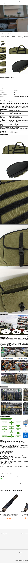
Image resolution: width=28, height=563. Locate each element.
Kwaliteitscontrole (21, 2)
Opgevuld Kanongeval (18, 466)
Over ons (5, 2)
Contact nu (10, 518)
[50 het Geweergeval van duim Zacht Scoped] (9, 503)
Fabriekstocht (12, 2)
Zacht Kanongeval (8, 466)
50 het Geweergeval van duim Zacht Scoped (9, 514)
